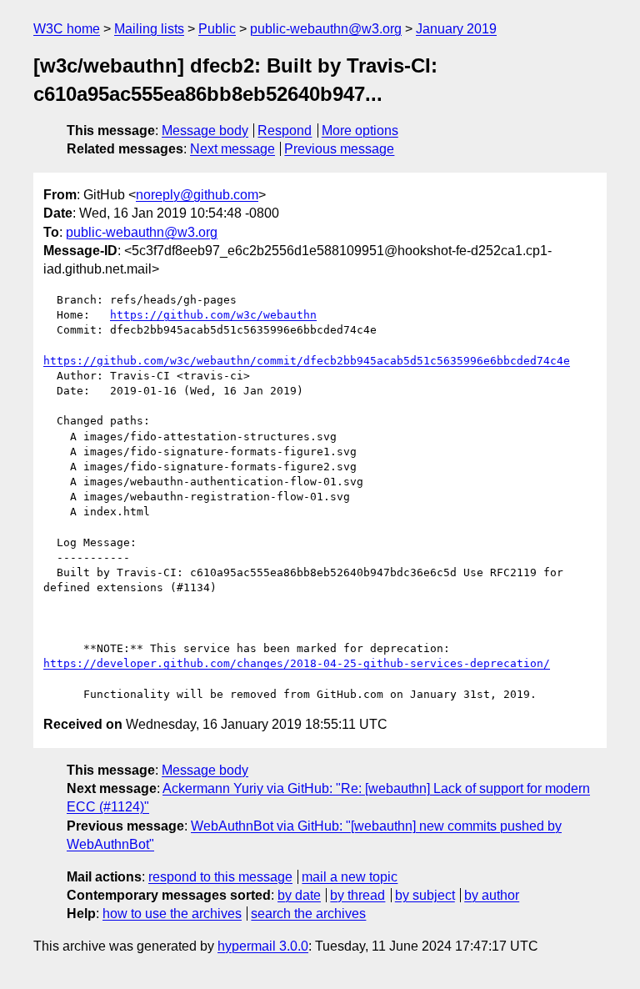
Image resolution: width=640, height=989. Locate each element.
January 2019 (456, 29)
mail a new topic (350, 877)
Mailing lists (149, 29)
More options (360, 130)
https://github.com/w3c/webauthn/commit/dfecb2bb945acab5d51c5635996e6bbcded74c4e (306, 360)
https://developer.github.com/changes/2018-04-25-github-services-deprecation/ (296, 663)
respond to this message (220, 877)
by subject (425, 895)
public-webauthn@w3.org (326, 29)
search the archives (308, 913)
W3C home (66, 29)
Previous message (339, 149)
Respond (285, 130)
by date (299, 895)
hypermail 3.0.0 (263, 946)
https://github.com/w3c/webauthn (213, 315)
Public (217, 29)
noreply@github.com (197, 195)
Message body (205, 130)
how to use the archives (172, 913)
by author (491, 895)
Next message (232, 149)
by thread (357, 895)
